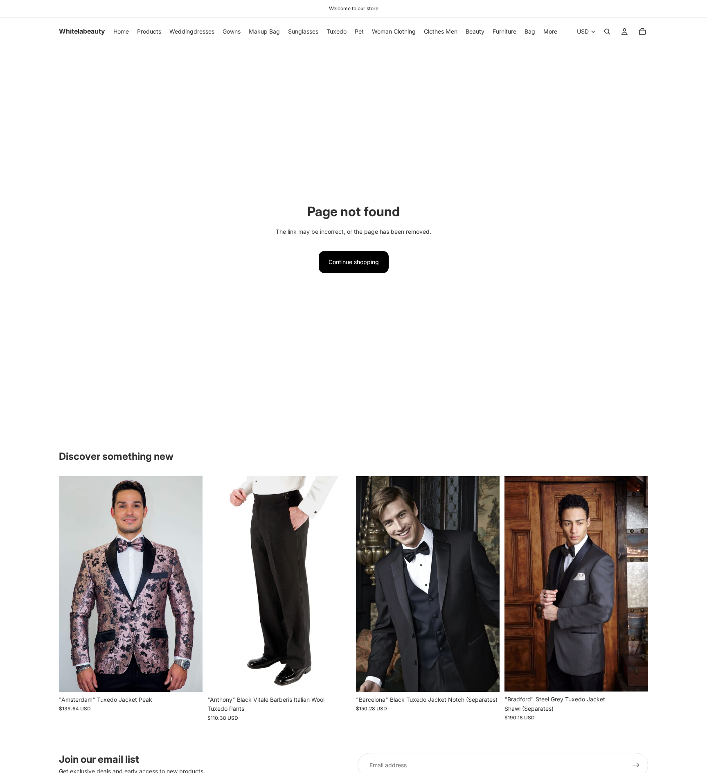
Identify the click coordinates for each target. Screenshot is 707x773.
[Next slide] (190, 584)
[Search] (607, 32)
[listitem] (550, 31)
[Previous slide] (71, 584)
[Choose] (189, 679)
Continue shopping (354, 261)
